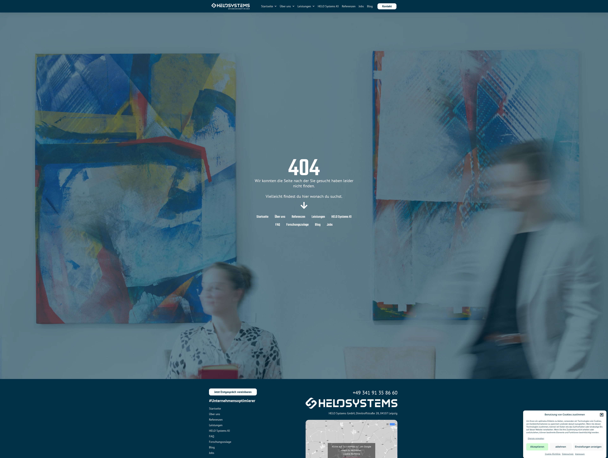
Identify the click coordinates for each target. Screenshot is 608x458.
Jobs (361, 6)
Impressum (580, 454)
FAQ (277, 224)
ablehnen (560, 446)
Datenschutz (567, 454)
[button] (601, 414)
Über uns (285, 6)
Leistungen (304, 6)
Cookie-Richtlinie (552, 454)
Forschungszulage (297, 224)
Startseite (267, 6)
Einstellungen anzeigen (588, 446)
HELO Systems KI (328, 6)
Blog (370, 6)
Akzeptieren (537, 446)
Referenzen (348, 6)
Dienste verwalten (536, 438)
